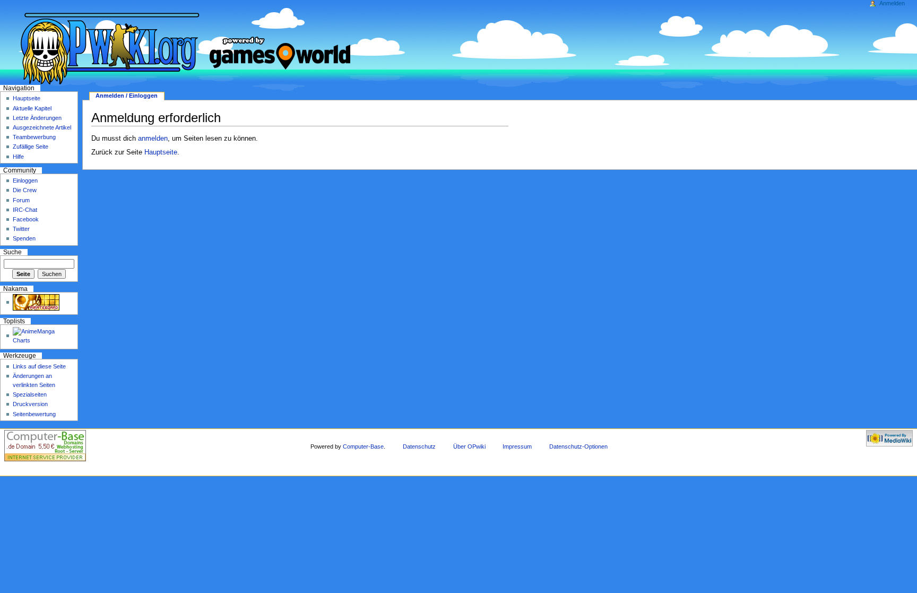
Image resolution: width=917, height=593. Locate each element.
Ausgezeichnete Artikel (42, 127)
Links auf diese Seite (39, 366)
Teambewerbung (34, 137)
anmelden (153, 138)
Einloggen (25, 180)
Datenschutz (419, 446)
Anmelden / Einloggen (127, 95)
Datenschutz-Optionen (578, 446)
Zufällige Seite (30, 146)
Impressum (517, 446)
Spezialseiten (30, 394)
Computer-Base (363, 446)
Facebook (26, 219)
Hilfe (18, 156)
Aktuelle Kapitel (32, 108)
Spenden (24, 238)
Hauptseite (160, 152)
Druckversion (30, 404)
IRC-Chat (25, 210)
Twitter (21, 229)
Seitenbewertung (34, 414)
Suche (12, 252)
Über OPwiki (469, 446)
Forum (21, 200)
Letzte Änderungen (37, 118)
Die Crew (25, 190)
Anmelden (892, 3)
